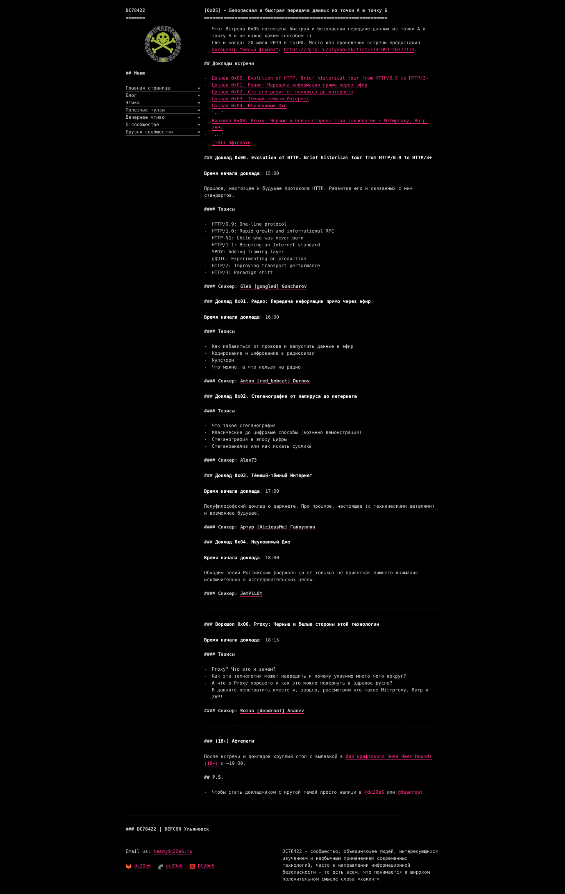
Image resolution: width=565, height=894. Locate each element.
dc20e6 (142, 866)
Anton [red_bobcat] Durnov (275, 381)
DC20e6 (206, 866)
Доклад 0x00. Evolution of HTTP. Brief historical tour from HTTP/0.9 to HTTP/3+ (320, 78)
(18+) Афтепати (231, 142)
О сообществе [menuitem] (163, 124)
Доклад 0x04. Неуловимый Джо (249, 105)
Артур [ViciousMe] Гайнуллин (277, 527)
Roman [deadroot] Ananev (272, 710)
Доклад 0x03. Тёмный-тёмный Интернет (260, 98)
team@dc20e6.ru (172, 851)
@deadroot (410, 792)
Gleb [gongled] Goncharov (273, 286)
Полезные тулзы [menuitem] (163, 110)
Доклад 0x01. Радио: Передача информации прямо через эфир (289, 85)
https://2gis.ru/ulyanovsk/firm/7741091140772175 (349, 49)
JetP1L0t (251, 593)
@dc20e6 (374, 792)
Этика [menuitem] (163, 102)
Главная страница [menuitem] (163, 88)
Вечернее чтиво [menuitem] (163, 117)
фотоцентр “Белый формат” (245, 49)
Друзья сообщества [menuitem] (163, 132)
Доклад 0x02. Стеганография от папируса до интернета (282, 92)
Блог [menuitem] (163, 95)
